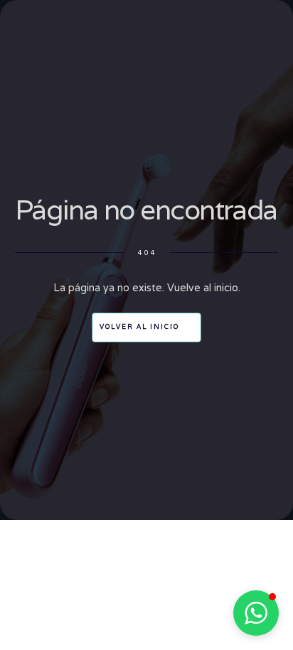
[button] (256, 613)
